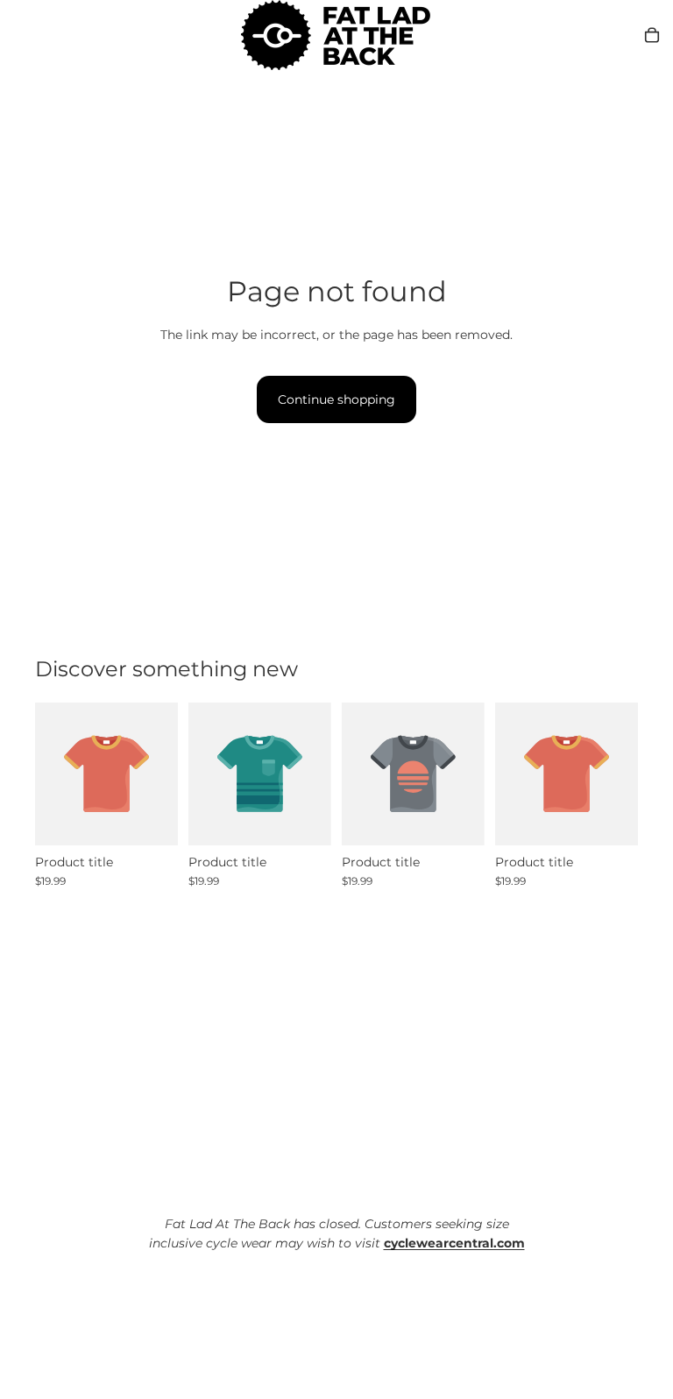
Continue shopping (336, 399)
